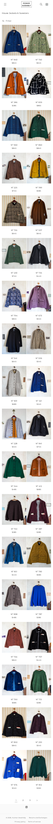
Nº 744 (14, 657)
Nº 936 (39, 358)
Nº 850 (14, 742)
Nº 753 (14, 529)
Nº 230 (14, 273)
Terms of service (34, 822)
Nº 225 (14, 187)
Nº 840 (14, 59)
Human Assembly (19, 818)
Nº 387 (39, 529)
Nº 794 (14, 315)
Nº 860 (39, 145)
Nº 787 (39, 614)
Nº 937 (39, 230)
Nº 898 (14, 614)
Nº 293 (39, 742)
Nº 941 (14, 358)
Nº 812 (39, 785)
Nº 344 (14, 486)
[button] (5, 4)
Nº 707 (39, 657)
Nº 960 (14, 145)
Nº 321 (39, 401)
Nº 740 (39, 59)
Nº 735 (39, 273)
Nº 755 (14, 230)
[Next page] (37, 800)
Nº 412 (39, 486)
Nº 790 (14, 699)
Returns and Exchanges (38, 818)
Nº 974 (14, 785)
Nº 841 (39, 443)
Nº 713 (39, 699)
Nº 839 (39, 102)
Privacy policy (20, 822)
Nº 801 (14, 401)
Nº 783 (39, 571)
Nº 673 (39, 315)
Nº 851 (14, 571)
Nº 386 (14, 102)
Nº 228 (14, 443)
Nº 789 (39, 187)
